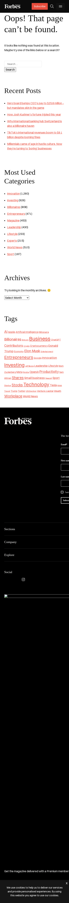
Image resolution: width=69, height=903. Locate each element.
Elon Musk (32, 351)
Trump (14, 391)
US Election (31, 391)
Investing (12, 200)
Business (39, 338)
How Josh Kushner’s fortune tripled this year (34, 114)
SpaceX (48, 378)
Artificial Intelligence (27, 331)
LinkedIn (15, 579)
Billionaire (44, 332)
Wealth (57, 391)
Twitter (21, 391)
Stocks (17, 385)
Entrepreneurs (16, 213)
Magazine (13, 220)
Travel (7, 391)
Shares (18, 377)
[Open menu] (60, 6)
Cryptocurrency (39, 345)
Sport (10, 254)
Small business (34, 378)
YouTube (40, 579)
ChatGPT (56, 339)
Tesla (53, 385)
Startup (7, 385)
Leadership (14, 227)
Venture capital (45, 391)
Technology (36, 384)
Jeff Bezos (29, 366)
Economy (19, 351)
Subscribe (39, 6)
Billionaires (13, 207)
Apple (11, 332)
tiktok (59, 385)
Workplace (13, 396)
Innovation (13, 193)
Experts (12, 240)
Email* (64, 444)
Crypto (27, 346)
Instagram (23, 579)
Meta (19, 371)
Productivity (49, 372)
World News (14, 247)
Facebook (6, 579)
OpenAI (34, 372)
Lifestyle (12, 234)
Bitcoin (25, 340)
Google (38, 357)
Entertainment (47, 351)
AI (5, 332)
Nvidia (26, 372)
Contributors (13, 346)
